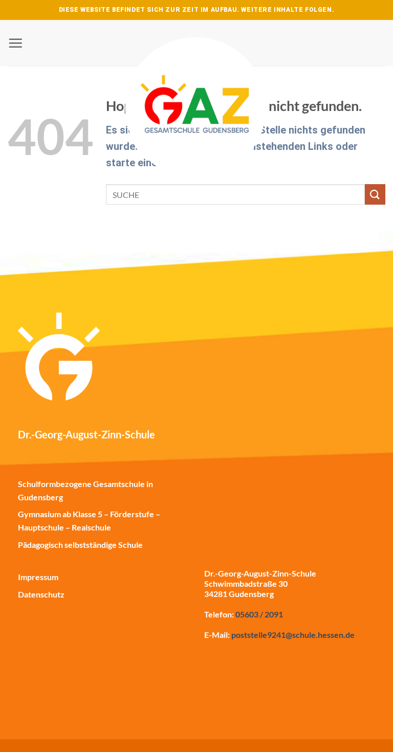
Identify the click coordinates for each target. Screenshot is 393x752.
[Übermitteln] (375, 194)
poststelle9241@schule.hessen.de (293, 634)
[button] (15, 43)
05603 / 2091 (259, 614)
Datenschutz (41, 594)
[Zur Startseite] (196, 82)
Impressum (38, 577)
